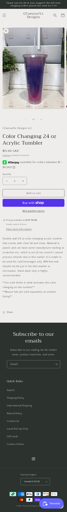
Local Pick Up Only (17, 428)
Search (11, 390)
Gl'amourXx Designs (29, 506)
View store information (19, 229)
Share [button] (10, 312)
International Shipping (19, 405)
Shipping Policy (15, 398)
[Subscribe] (56, 364)
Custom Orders (15, 444)
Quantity (7, 174)
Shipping (6, 155)
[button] (4, 15)
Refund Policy (14, 413)
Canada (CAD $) (32, 481)
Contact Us (13, 421)
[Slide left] (26, 119)
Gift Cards (12, 436)
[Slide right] (41, 119)
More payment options (34, 211)
